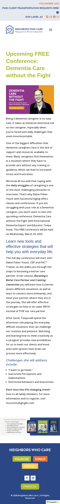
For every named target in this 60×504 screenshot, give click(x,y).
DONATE (40, 459)
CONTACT (30, 466)
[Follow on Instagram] (33, 478)
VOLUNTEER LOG (49, 4)
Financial (30, 486)
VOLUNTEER (22, 459)
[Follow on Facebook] (26, 478)
